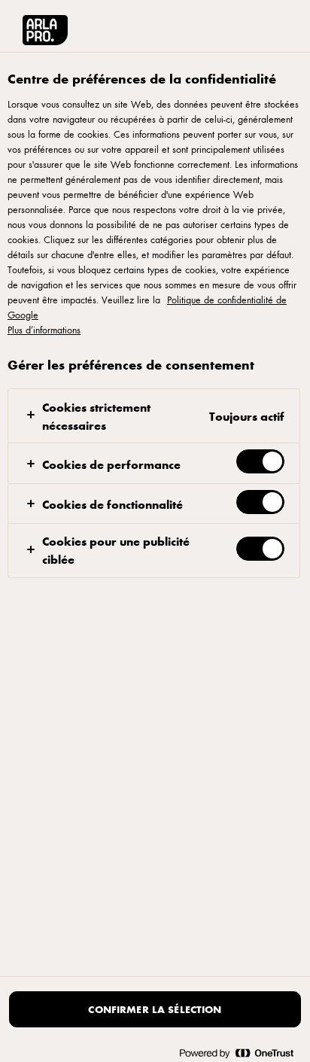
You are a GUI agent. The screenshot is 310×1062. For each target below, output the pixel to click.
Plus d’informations (44, 329)
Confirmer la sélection (154, 1009)
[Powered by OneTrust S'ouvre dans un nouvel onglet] (236, 1052)
